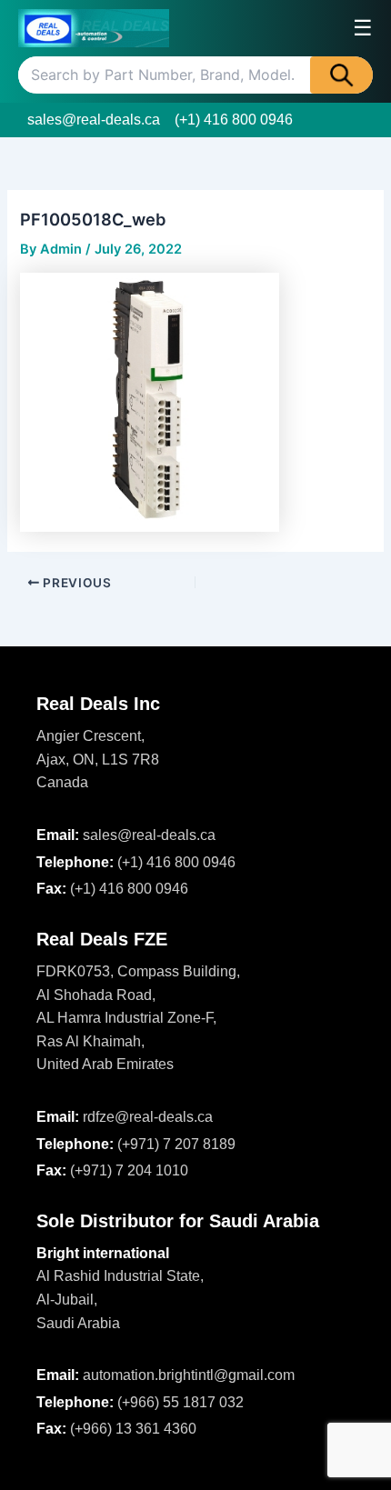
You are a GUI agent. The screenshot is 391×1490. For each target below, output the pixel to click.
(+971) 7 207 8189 (176, 1144)
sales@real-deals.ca (93, 119)
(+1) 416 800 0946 (234, 119)
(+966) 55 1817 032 (180, 1402)
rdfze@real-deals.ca (148, 1117)
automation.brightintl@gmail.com (189, 1375)
